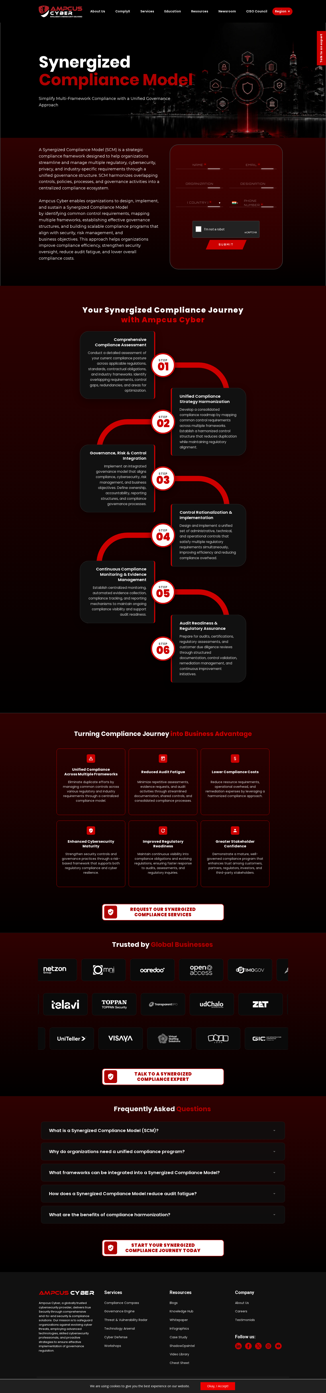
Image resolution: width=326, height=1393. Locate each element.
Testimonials (245, 1320)
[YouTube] (278, 1347)
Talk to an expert (321, 48)
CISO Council (256, 11)
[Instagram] (268, 1347)
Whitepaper (179, 1320)
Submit (226, 244)
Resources (199, 11)
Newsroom (227, 11)
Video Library (179, 1354)
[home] (61, 11)
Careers (241, 1311)
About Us (97, 11)
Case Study (178, 1337)
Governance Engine (119, 1311)
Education (172, 11)
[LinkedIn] (238, 1347)
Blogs (174, 1303)
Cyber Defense (116, 1337)
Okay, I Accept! (217, 1386)
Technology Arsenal (119, 1328)
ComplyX (122, 11)
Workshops (112, 1346)
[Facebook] (248, 1347)
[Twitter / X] (258, 1347)
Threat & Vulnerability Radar (125, 1320)
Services (147, 11)
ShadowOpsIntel (182, 1346)
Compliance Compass (121, 1303)
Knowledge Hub (181, 1311)
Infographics (179, 1328)
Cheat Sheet (179, 1363)
